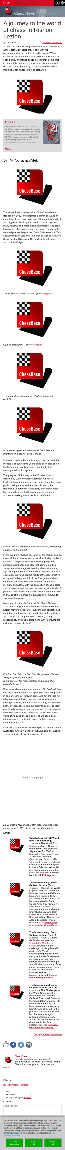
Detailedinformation (14, 1142)
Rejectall (33, 1142)
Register (27, 1097)
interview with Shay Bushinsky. (43, 1026)
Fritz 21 (10, 122)
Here (49, 1128)
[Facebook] (13, 1044)
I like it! (45, 42)
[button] (21, 3)
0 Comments (56, 42)
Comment (8, 1101)
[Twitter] (21, 1044)
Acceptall (53, 1142)
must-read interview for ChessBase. (43, 923)
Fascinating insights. (41, 977)
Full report (48, 875)
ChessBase (21, 1056)
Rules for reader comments (15, 1085)
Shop (6, 3)
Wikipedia (48, 293)
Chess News (24, 13)
